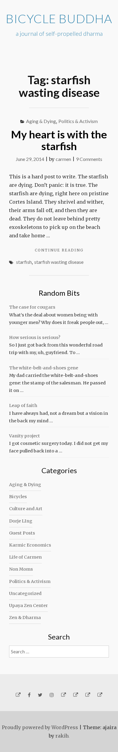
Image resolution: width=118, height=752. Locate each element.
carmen (63, 159)
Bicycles (18, 496)
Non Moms (21, 569)
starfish (24, 262)
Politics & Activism (78, 121)
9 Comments (89, 159)
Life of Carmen (25, 557)
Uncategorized (25, 593)
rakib (61, 736)
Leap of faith (23, 405)
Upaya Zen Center (28, 605)
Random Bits (59, 292)
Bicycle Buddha (59, 18)
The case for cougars (32, 307)
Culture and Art (25, 508)
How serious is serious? (34, 337)
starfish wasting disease (59, 262)
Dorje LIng (20, 521)
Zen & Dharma (25, 617)
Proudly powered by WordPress (40, 727)
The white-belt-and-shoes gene (43, 368)
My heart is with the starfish (59, 140)
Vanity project (24, 436)
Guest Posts (22, 533)
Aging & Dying (41, 121)
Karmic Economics (30, 545)
